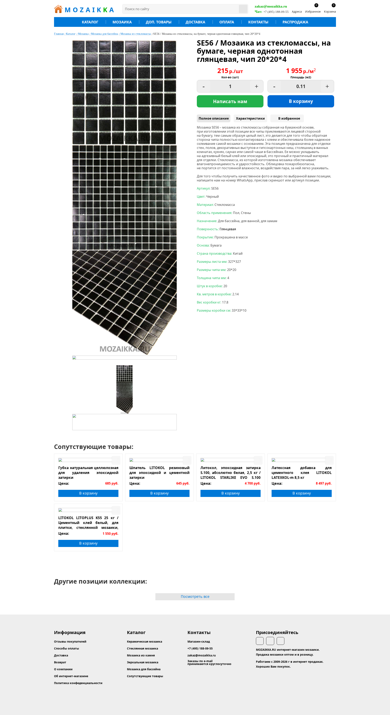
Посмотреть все (195, 596)
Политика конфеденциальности (78, 683)
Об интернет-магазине (71, 676)
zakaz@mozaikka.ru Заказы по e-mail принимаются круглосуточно (209, 659)
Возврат (60, 662)
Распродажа (295, 22)
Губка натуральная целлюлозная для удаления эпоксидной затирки (88, 472)
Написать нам (230, 101)
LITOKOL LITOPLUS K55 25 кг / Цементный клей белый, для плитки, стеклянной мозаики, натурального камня (88, 522)
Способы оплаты (66, 648)
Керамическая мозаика (144, 641)
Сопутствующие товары (145, 676)
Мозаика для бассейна (104, 33)
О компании (63, 669)
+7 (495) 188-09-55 (276, 11)
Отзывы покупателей (70, 641)
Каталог (90, 22)
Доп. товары (158, 22)
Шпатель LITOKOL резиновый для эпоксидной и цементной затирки (159, 472)
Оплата (226, 22)
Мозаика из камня (141, 655)
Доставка (195, 22)
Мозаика (122, 22)
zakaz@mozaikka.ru (271, 6)
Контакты (258, 22)
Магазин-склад (198, 641)
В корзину (301, 101)
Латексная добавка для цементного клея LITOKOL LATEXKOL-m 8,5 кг (302, 472)
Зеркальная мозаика (142, 662)
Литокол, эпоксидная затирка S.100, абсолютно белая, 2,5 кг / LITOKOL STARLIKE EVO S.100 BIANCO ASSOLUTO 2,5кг (230, 472)
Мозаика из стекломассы (135, 33)
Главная (59, 33)
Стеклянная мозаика (142, 648)
